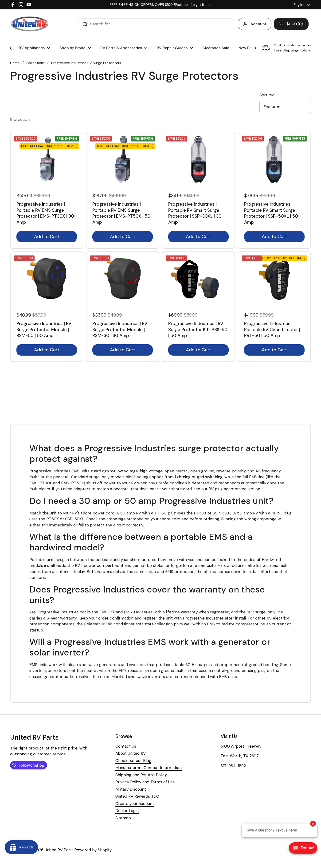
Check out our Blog (133, 760)
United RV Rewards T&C (137, 796)
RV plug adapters (225, 488)
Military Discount (130, 789)
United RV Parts (59, 849)
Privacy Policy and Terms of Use (145, 781)
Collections (35, 63)
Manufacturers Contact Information (148, 767)
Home (15, 63)
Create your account (134, 803)
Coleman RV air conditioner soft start (118, 624)
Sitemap (123, 817)
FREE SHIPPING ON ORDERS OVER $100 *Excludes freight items (160, 5)
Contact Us (125, 746)
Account (258, 23)
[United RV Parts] (29, 24)
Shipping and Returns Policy (141, 774)
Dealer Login (127, 810)
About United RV (130, 753)
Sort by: (266, 95)
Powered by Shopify (93, 849)
